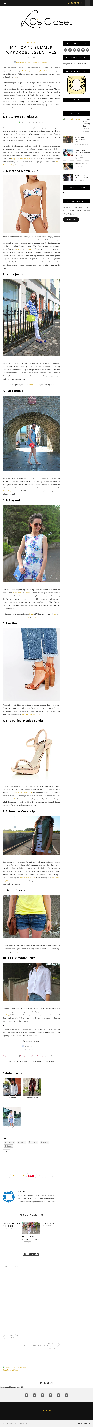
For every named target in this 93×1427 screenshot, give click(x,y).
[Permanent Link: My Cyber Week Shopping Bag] (72, 119)
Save (32, 1176)
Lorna (21, 1192)
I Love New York (49, 1223)
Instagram (24, 1056)
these (5, 491)
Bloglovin (6, 1056)
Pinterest (40, 1056)
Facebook (15, 1056)
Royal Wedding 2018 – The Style (81, 176)
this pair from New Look (31, 714)
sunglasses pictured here (20, 158)
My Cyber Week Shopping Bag (86, 122)
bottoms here (30, 249)
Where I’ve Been (81, 164)
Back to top (83, 1423)
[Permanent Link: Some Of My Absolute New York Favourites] (68, 155)
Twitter (32, 1056)
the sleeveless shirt (27, 877)
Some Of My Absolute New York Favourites (82, 152)
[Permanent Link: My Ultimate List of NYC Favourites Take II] (68, 142)
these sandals (10, 799)
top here (18, 249)
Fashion (31, 42)
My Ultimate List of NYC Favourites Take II (82, 139)
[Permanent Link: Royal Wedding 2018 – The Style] (68, 180)
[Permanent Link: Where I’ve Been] (68, 169)
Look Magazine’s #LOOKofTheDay (35, 71)
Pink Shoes (15, 71)
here (15, 77)
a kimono (22, 881)
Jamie (31, 384)
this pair (18, 952)
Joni (38, 384)
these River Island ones (22, 792)
